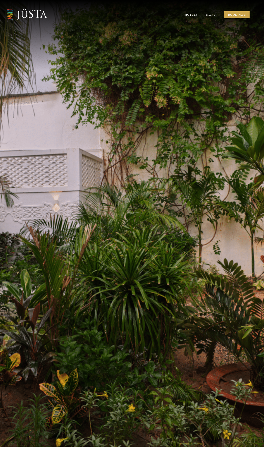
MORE (211, 14)
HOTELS (191, 14)
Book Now (237, 14)
